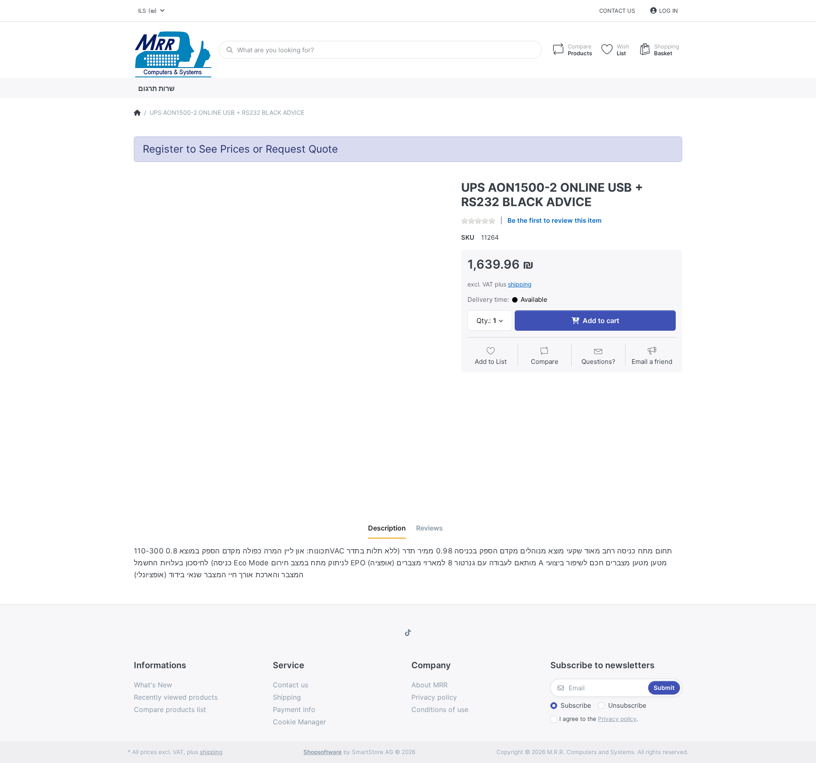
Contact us (617, 10)
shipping (520, 284)
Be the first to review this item (554, 220)
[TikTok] (408, 632)
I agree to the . (598, 718)
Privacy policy (617, 718)
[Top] (137, 112)
